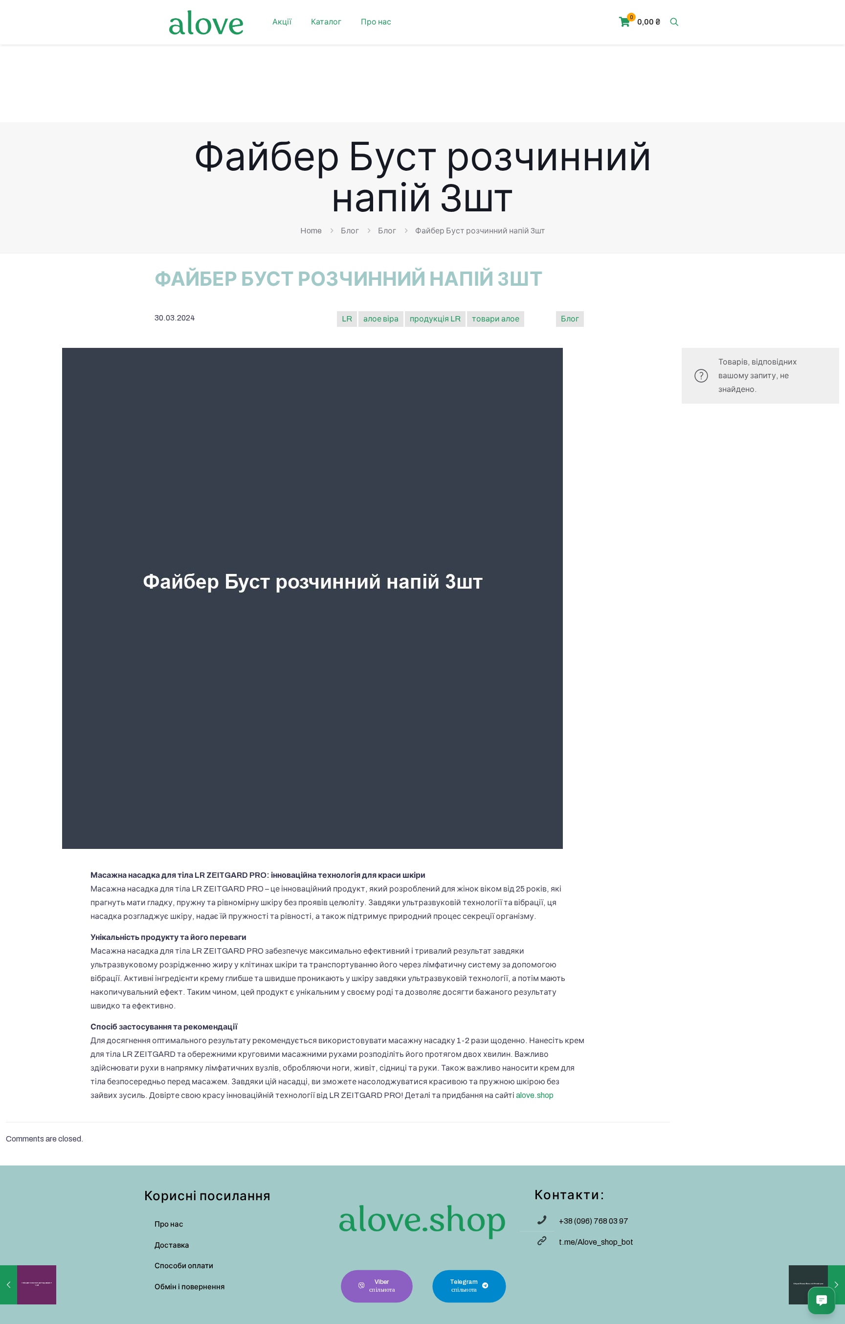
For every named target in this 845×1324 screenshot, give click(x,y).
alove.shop (535, 1095)
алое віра (381, 319)
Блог (350, 231)
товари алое (495, 319)
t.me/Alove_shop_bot (596, 1242)
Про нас (169, 1224)
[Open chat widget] (821, 1300)
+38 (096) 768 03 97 (593, 1221)
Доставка (172, 1245)
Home (311, 231)
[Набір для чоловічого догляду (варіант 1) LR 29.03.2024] (28, 1284)
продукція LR (435, 319)
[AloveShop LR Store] (206, 22)
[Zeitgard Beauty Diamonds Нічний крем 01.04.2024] (817, 1284)
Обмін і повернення (190, 1287)
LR (347, 319)
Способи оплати (184, 1266)
